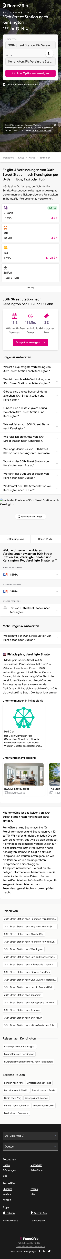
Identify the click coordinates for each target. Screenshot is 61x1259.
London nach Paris (14, 1082)
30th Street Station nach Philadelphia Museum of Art (31, 964)
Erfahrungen (9, 1170)
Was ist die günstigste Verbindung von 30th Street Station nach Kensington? (27, 369)
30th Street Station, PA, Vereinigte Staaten (32, 45)
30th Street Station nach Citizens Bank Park (27, 972)
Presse (34, 1188)
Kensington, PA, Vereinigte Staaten (32, 61)
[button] (30, 73)
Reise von (11, 39)
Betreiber (44, 157)
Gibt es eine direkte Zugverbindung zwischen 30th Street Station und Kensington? (25, 412)
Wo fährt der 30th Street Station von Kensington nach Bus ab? (26, 463)
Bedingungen (30, 1251)
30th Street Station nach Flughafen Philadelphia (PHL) (31, 918)
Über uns (7, 1188)
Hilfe (32, 1194)
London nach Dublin (43, 1105)
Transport (8, 157)
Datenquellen (37, 1220)
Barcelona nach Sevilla (43, 1090)
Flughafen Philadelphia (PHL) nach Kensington (28, 1061)
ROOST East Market (16, 789)
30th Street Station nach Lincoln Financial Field (28, 987)
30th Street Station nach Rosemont (22, 994)
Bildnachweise (10, 1220)
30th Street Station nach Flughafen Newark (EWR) (30, 926)
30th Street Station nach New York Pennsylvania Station (31, 956)
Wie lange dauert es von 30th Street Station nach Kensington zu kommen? (26, 451)
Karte (32, 157)
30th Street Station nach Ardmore (22, 1010)
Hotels (6, 1164)
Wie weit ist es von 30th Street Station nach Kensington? (26, 426)
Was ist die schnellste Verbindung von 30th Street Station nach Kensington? (26, 381)
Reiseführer (36, 1170)
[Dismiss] (55, 125)
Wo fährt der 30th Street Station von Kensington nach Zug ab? (26, 476)
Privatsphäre (16, 1251)
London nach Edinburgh (16, 1105)
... (55, 692)
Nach (8, 55)
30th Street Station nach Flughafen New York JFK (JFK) (31, 941)
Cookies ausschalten (43, 127)
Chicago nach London (36, 1097)
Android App (40, 1213)
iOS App (10, 1213)
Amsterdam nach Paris (39, 1082)
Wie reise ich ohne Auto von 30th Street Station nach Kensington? (23, 439)
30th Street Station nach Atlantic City (23, 934)
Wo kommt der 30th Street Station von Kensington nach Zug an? (27, 638)
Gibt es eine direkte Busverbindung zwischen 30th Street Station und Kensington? (25, 395)
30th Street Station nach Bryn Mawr (23, 1017)
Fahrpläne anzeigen (27, 342)
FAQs (21, 157)
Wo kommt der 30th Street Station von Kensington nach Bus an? (27, 488)
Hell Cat (9, 731)
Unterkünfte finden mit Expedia (23, 84)
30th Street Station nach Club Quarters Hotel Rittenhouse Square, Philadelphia (31, 979)
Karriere (7, 1194)
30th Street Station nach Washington (23, 949)
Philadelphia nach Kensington (19, 1046)
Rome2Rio (9, 827)
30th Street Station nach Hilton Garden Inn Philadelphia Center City (31, 1025)
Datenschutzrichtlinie (41, 130)
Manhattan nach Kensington (19, 1054)
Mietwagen (36, 1164)
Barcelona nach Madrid (16, 1090)
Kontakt (7, 1199)
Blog (5, 1175)
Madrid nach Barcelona (16, 1113)
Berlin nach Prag (12, 1097)
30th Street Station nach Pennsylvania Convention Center (31, 1002)
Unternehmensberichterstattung (30, 1246)
